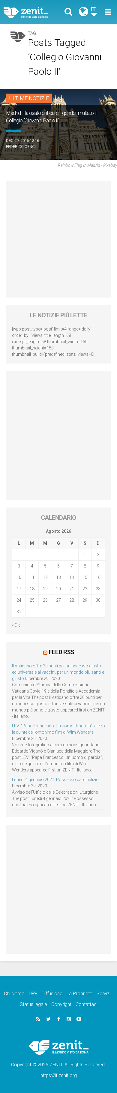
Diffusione (52, 993)
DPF (33, 993)
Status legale (33, 1004)
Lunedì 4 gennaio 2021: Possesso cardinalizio (55, 779)
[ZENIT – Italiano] (33, 12)
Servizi (103, 993)
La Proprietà (79, 993)
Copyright (61, 1004)
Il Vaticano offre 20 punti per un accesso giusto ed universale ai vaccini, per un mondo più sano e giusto (58, 672)
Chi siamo (14, 993)
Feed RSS (61, 652)
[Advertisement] (58, 239)
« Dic (16, 625)
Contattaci (87, 1004)
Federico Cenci (21, 146)
